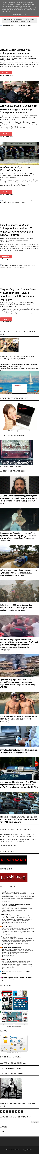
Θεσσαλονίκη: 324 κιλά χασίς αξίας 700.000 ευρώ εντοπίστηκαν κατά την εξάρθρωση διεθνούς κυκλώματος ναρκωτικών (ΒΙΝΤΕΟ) (19, 784)
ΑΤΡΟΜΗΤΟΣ (4, 304)
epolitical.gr (6, 959)
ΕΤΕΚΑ (13, 240)
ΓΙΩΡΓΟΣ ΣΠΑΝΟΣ (32, 116)
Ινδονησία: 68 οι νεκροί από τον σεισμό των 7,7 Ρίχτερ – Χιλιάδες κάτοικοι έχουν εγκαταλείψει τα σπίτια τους (18, 572)
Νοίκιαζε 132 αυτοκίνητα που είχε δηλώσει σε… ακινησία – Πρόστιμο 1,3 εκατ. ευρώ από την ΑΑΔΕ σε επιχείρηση (19, 819)
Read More (7, 73)
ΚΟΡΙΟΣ (21, 58)
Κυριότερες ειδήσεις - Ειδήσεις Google (14, 892)
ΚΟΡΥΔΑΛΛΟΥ (16, 117)
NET (4, 116)
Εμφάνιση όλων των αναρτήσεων (20, 21)
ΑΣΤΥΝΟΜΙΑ (29, 238)
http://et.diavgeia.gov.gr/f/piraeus (11, 1068)
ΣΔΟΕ (34, 58)
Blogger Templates (28, 1150)
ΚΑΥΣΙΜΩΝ (15, 58)
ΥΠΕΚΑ (2, 60)
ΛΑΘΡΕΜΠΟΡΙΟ (28, 58)
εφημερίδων (18, 1026)
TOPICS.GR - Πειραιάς (9, 937)
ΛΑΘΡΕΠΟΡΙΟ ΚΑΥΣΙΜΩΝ (28, 117)
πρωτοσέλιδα (11, 1026)
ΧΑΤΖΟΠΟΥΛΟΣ (9, 60)
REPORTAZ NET (6, 914)
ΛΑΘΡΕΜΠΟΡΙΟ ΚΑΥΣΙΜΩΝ (8, 177)
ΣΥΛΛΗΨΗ (13, 306)
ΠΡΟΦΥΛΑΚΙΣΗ (4, 119)
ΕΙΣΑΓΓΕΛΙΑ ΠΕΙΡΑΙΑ (24, 175)
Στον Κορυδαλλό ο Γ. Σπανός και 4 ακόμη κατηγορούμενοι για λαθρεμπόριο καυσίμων (18, 109)
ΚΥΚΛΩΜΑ (25, 240)
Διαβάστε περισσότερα (6, 75)
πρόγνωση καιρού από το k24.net (14, 1052)
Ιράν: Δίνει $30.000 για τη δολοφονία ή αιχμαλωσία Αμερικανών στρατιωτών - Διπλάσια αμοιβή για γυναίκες (16, 607)
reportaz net (6, 56)
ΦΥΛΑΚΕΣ (12, 119)
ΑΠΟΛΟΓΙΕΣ (3, 175)
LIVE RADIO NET (7, 926)
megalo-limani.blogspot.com (11, 947)
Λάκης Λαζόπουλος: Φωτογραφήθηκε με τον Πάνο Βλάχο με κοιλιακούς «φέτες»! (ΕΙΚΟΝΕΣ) (18, 718)
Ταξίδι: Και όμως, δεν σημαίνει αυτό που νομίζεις (15, 907)
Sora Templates (17, 1150)
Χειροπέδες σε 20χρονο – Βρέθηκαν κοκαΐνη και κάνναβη (17, 938)
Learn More (17, 14)
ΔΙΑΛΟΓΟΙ (8, 58)
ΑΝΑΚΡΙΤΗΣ (30, 174)
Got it (25, 14)
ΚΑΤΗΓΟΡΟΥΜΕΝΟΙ (5, 117)
